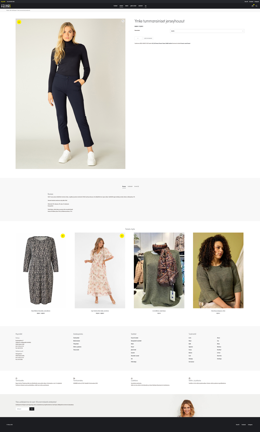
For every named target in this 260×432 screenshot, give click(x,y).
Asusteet (140, 6)
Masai (190, 341)
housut (182, 43)
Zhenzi (218, 338)
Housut (121, 6)
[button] (253, 6)
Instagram (257, 1)
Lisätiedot (130, 186)
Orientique (219, 359)
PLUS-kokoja (133, 361)
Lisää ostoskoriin (148, 38)
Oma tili (246, 1)
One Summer (191, 361)
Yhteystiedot (76, 344)
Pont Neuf (219, 350)
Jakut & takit (133, 6)
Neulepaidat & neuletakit (136, 341)
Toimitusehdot (76, 338)
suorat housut (187, 43)
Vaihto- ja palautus (77, 347)
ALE (145, 6)
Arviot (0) (136, 186)
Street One (219, 355)
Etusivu (7, 10)
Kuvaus (124, 186)
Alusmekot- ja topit (135, 355)
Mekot (126, 6)
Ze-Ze (190, 338)
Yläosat (115, 6)
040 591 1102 (11, 1)
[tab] (124, 186)
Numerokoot (137, 30)
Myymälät (3, 1)
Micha (218, 344)
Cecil (190, 355)
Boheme (190, 352)
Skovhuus (219, 347)
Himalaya (191, 359)
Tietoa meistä (76, 350)
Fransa (190, 350)
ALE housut (14, 10)
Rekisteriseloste (76, 341)
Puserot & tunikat (134, 338)
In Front (218, 352)
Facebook (251, 1)
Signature (191, 347)
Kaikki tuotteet (169, 43)
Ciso (218, 341)
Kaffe (190, 344)
